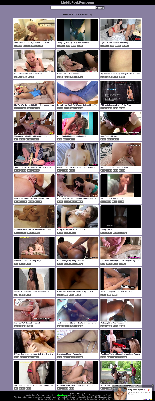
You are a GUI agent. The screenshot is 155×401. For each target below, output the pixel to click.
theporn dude (100, 395)
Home (72, 393)
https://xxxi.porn (31, 395)
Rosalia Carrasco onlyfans (47, 395)
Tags (78, 393)
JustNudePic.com (88, 395)
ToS (83, 393)
